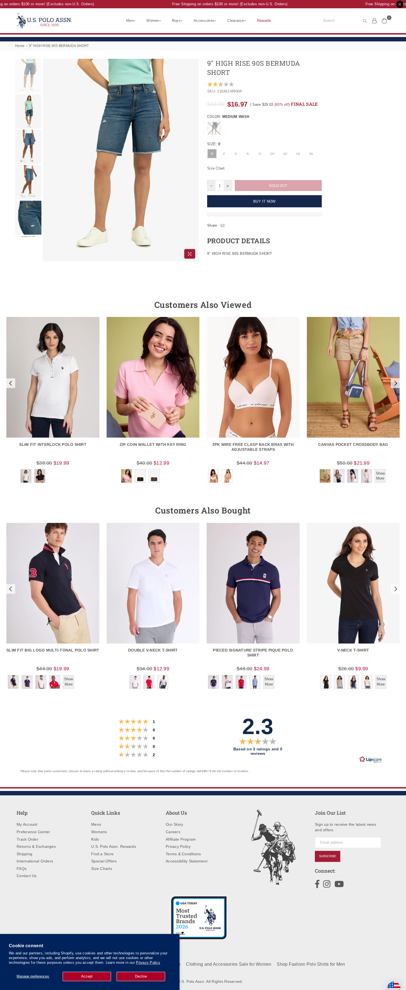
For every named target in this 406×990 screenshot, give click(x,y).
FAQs (22, 868)
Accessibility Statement (186, 861)
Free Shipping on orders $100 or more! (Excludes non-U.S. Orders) (222, 4)
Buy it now (264, 201)
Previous (47, 160)
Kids (95, 839)
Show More (380, 475)
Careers (173, 832)
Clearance (235, 20)
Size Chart (216, 168)
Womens (99, 832)
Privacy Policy (148, 962)
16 (311, 154)
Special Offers (104, 861)
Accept (87, 976)
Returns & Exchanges (36, 846)
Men (129, 20)
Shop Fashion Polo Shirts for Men (311, 964)
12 (285, 154)
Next (194, 160)
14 (298, 154)
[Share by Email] (223, 225)
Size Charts (101, 868)
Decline (141, 976)
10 (272, 154)
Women (152, 20)
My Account (27, 824)
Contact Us (27, 875)
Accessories (204, 20)
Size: (213, 144)
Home (20, 46)
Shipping (24, 854)
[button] (10, 383)
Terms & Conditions (183, 854)
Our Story (174, 824)
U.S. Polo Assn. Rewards (113, 846)
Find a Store (102, 854)
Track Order (27, 839)
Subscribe (327, 856)
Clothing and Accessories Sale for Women (228, 964)
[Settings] (374, 20)
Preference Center (33, 832)
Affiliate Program (181, 839)
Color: (228, 117)
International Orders (35, 861)
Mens (96, 824)
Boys (176, 20)
